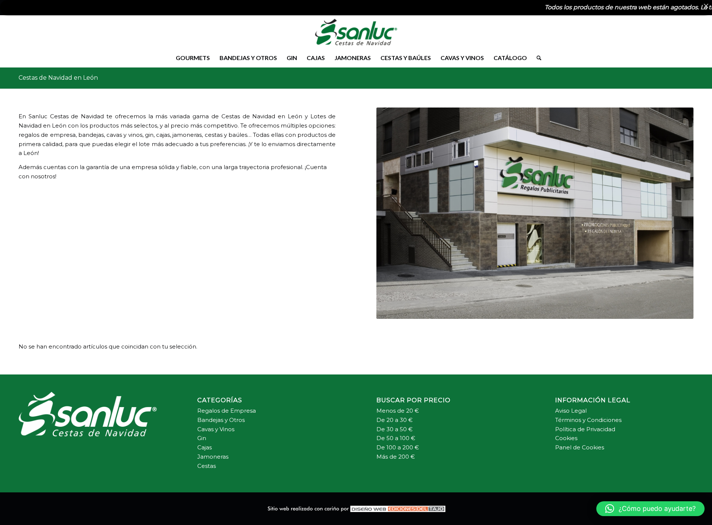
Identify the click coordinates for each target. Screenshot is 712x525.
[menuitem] (193, 58)
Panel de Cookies (579, 447)
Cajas (205, 447)
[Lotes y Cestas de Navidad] (356, 32)
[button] (650, 508)
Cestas (206, 465)
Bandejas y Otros (221, 419)
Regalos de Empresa (226, 410)
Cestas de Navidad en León (58, 77)
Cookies (566, 438)
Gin (201, 438)
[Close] (706, 6)
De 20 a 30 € (394, 419)
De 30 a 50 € (394, 429)
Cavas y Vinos (215, 429)
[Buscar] (536, 58)
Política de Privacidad (585, 429)
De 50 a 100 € (395, 438)
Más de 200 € (395, 456)
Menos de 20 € (397, 410)
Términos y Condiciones (588, 419)
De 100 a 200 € (397, 447)
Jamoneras (212, 456)
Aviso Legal (571, 410)
